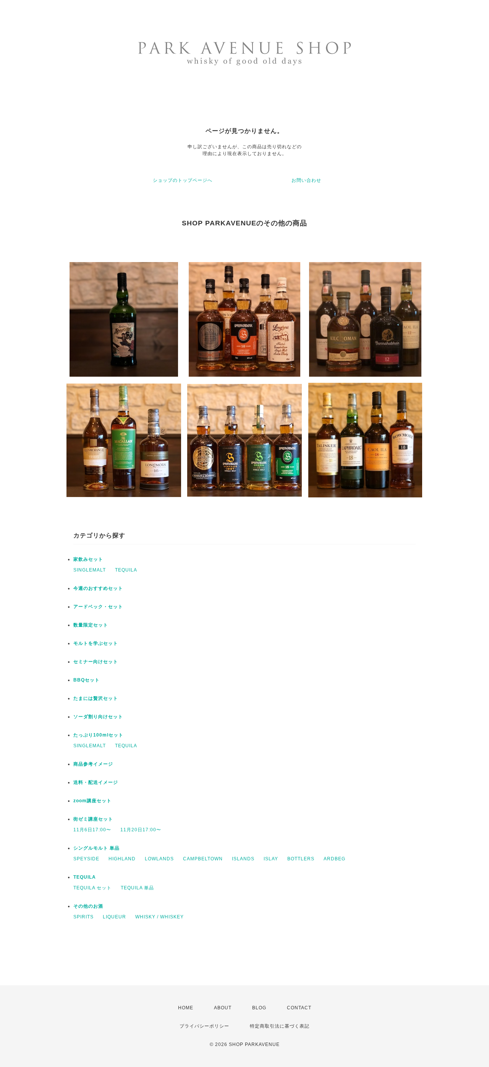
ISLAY (271, 858)
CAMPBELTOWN (203, 858)
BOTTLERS (300, 858)
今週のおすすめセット (98, 588)
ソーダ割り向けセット (98, 716)
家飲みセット (88, 559)
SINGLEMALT (89, 570)
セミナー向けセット (95, 661)
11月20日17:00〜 (140, 829)
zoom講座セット (92, 800)
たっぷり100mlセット (98, 735)
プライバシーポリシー (204, 1026)
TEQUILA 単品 (137, 888)
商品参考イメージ (93, 764)
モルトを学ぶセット (95, 643)
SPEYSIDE (86, 858)
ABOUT (223, 1007)
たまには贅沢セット (95, 698)
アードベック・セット (98, 606)
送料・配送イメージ (95, 782)
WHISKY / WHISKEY (159, 917)
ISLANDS (243, 858)
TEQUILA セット (92, 888)
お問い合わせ (306, 180)
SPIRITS (83, 917)
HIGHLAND (122, 858)
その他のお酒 (88, 906)
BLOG (259, 1007)
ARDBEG (334, 858)
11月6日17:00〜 (92, 829)
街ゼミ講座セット (93, 819)
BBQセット (86, 680)
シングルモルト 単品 (96, 848)
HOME (185, 1007)
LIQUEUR (114, 917)
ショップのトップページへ (182, 180)
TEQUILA (126, 570)
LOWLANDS (159, 858)
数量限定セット (90, 625)
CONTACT (299, 1007)
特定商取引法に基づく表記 (279, 1026)
